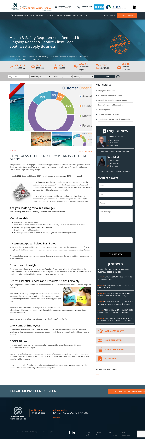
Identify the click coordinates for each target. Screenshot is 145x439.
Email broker (114, 146)
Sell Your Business (37, 15)
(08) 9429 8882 (114, 140)
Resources (49, 15)
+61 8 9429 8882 (38, 413)
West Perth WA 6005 (64, 8)
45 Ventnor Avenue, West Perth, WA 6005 (70, 413)
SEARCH (104, 76)
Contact (59, 15)
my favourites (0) (109, 15)
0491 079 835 (114, 163)
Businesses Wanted (71, 15)
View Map (57, 417)
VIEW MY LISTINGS (107, 151)
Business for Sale (21, 15)
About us (83, 15)
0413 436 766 (114, 143)
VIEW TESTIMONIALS (123, 151)
